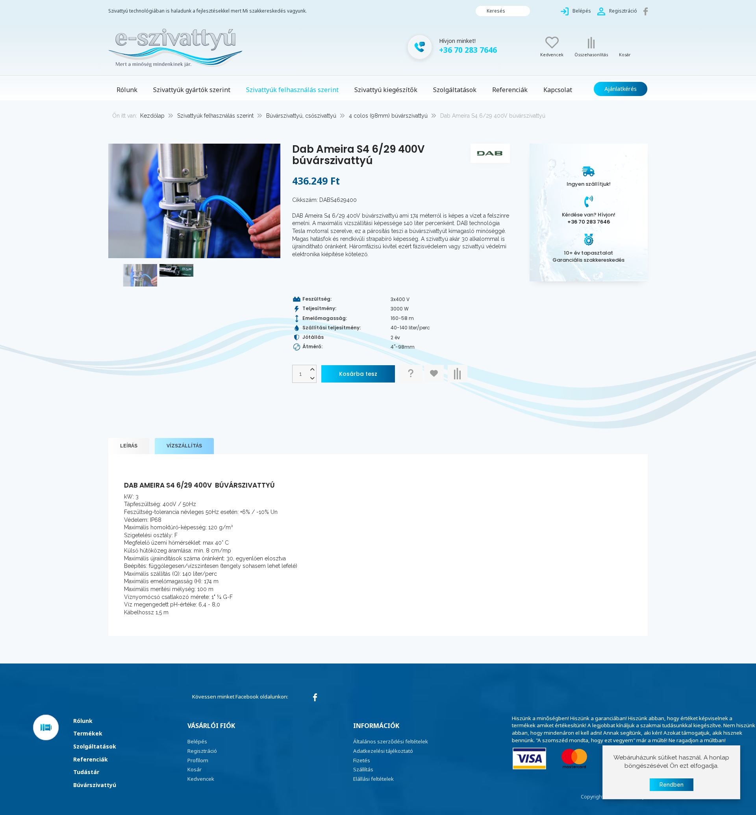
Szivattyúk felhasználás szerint (215, 116)
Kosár (194, 769)
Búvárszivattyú (94, 785)
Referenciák (90, 759)
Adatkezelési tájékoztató (383, 750)
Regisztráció (202, 750)
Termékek (87, 733)
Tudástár (86, 772)
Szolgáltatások (94, 746)
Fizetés (361, 760)
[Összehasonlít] (457, 374)
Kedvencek (200, 778)
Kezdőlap (152, 116)
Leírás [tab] (128, 446)
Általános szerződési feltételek (390, 741)
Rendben (672, 785)
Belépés (197, 741)
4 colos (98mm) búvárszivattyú (388, 116)
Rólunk (83, 720)
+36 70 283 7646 (588, 221)
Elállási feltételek (373, 778)
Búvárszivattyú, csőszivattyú (301, 116)
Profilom (197, 760)
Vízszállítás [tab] (184, 446)
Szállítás (363, 769)
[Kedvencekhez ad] (434, 374)
